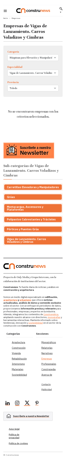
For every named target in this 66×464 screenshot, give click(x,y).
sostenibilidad (35, 322)
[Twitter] (27, 403)
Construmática (50, 314)
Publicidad (46, 389)
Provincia (13, 82)
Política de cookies (18, 443)
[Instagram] (17, 403)
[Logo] (33, 10)
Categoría (13, 51)
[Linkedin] (7, 403)
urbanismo (25, 300)
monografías (54, 317)
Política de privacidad (14, 436)
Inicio (5, 18)
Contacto (46, 384)
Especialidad (14, 66)
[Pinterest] (37, 403)
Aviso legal (14, 429)
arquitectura (10, 300)
